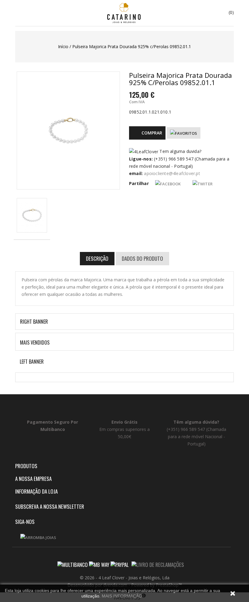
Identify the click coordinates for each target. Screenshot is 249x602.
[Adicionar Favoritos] (183, 133)
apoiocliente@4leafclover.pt (172, 173)
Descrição (97, 258)
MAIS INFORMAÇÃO (122, 596)
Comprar (152, 133)
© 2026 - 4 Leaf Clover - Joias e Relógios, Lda (124, 577)
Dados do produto (142, 258)
